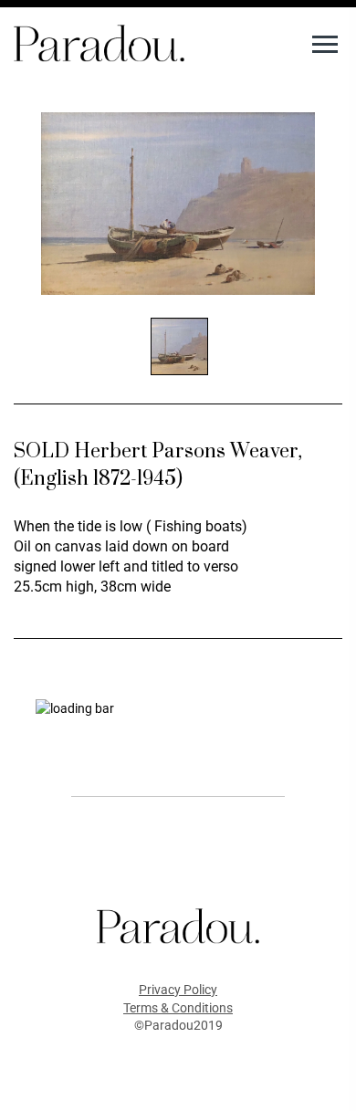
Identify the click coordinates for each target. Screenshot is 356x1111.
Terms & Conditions (178, 1008)
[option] (178, 203)
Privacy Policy (178, 989)
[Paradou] (99, 42)
